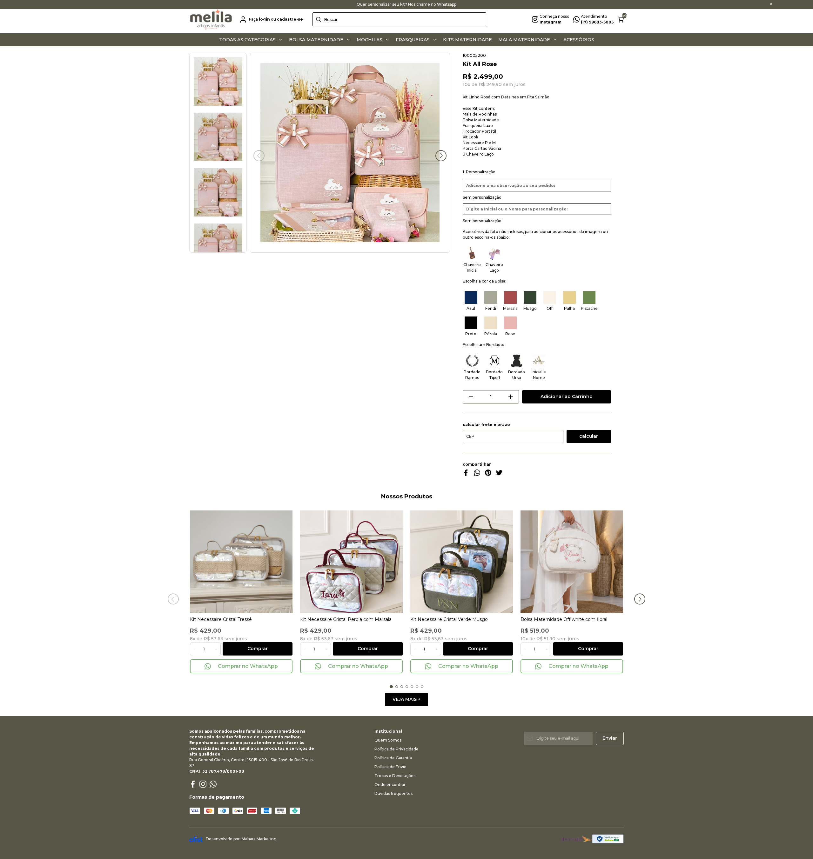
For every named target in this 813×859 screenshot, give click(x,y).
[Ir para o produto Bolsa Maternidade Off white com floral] (572, 561)
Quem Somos (387, 740)
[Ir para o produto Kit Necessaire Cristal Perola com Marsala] (351, 561)
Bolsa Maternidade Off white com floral (564, 619)
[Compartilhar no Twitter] (499, 474)
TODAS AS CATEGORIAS (248, 40)
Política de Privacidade (396, 749)
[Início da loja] (211, 19)
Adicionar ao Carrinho (567, 396)
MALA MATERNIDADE (524, 40)
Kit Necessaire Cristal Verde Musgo (449, 619)
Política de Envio (390, 766)
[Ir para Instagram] (202, 784)
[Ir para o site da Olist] (196, 839)
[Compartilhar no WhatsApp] (477, 474)
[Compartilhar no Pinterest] (488, 474)
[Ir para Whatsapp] (213, 784)
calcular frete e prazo (486, 425)
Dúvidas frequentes (393, 793)
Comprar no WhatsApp (248, 666)
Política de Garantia (393, 758)
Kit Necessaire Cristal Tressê (221, 619)
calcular (588, 436)
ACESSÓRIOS (578, 40)
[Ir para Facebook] (192, 784)
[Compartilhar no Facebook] (466, 474)
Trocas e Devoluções (394, 775)
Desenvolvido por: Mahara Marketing (241, 838)
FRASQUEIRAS (413, 40)
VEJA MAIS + (406, 699)
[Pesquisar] (318, 19)
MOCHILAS (370, 40)
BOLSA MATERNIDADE (317, 40)
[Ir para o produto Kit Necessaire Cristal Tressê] (241, 561)
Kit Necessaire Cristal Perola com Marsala (346, 619)
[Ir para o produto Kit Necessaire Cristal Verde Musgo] (461, 561)
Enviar (609, 738)
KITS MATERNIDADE (467, 40)
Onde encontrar (390, 784)
